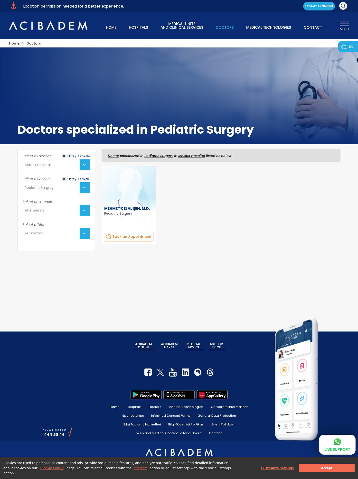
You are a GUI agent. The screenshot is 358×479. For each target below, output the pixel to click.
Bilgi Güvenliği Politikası (186, 424)
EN (351, 46)
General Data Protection (217, 415)
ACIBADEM (319, 6)
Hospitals (134, 407)
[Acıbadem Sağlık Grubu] (48, 25)
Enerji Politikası (223, 424)
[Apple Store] (179, 394)
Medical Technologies (186, 407)
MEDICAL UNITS (181, 25)
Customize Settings (277, 468)
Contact (215, 433)
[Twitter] (160, 372)
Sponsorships (133, 415)
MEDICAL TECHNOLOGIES (268, 27)
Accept (326, 468)
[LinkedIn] (185, 372)
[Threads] (210, 372)
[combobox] (56, 164)
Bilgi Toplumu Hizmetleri (142, 424)
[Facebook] (148, 372)
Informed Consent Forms (170, 415)
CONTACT (313, 27)
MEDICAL (194, 345)
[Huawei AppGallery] (212, 394)
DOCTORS (225, 27)
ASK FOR (216, 345)
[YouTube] (173, 372)
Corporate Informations (229, 407)
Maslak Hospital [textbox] (38, 165)
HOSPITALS (138, 27)
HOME (111, 27)
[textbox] (36, 210)
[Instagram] (197, 372)
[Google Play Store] (146, 394)
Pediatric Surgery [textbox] (39, 187)
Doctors (155, 407)
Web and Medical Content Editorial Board (169, 433)
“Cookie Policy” (52, 468)
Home (115, 407)
